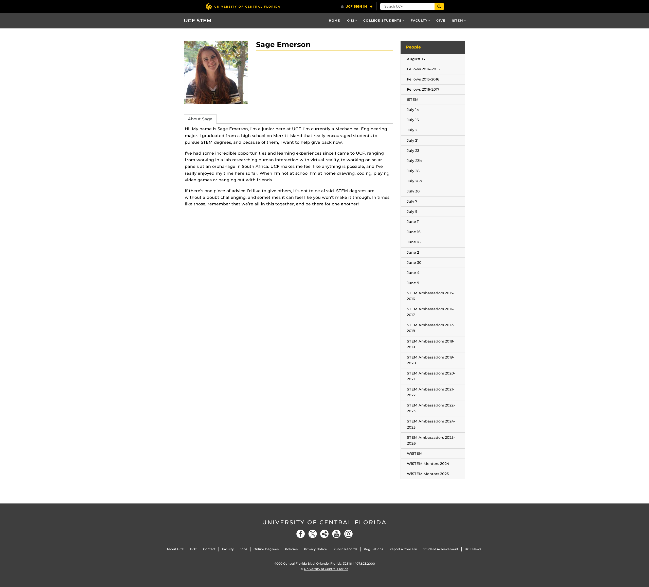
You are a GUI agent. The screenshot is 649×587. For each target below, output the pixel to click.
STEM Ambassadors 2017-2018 (430, 328)
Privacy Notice (315, 549)
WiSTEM (415, 453)
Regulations (373, 549)
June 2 (413, 252)
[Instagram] (348, 534)
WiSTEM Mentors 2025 (428, 473)
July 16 (413, 120)
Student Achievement (440, 549)
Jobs (243, 549)
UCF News (473, 549)
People (413, 47)
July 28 (413, 171)
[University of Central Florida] (242, 6)
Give (440, 20)
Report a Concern (403, 549)
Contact (209, 549)
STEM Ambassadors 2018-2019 (431, 344)
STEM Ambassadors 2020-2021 (431, 376)
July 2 (412, 130)
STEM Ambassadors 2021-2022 (430, 392)
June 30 (414, 262)
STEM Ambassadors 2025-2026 (431, 440)
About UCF (175, 549)
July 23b (414, 160)
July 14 (413, 109)
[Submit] (439, 6)
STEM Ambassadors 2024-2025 (431, 424)
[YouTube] (336, 534)
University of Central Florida (324, 522)
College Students (382, 20)
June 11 (413, 221)
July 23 (413, 150)
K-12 (350, 20)
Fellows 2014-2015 (423, 69)
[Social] (324, 534)
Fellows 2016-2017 (423, 89)
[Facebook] (300, 534)
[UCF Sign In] (357, 6)
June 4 (413, 272)
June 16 (414, 232)
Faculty (419, 20)
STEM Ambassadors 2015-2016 (430, 296)
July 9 (412, 211)
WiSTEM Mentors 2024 (428, 463)
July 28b (414, 181)
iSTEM (457, 20)
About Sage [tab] (200, 119)
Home (334, 20)
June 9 (413, 283)
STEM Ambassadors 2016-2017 (431, 312)
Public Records (345, 549)
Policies (291, 549)
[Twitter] (312, 534)
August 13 (416, 59)
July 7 (412, 201)
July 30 (413, 191)
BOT (193, 549)
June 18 (414, 242)
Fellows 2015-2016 (423, 79)
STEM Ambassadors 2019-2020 (431, 360)
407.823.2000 (364, 563)
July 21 (413, 140)
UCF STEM (198, 21)
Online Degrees (266, 549)
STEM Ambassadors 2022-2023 (431, 408)
